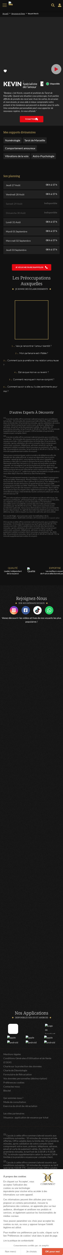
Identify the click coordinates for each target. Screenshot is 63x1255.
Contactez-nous (11, 1086)
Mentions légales (12, 1054)
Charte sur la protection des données (22, 1066)
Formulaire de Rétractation (17, 1074)
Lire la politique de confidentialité (18, 1241)
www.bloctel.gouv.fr (12, 471)
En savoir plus (53, 518)
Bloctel (7, 1090)
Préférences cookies (13, 1082)
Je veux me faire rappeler (29, 267)
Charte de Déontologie (15, 1070)
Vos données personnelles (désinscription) (25, 1078)
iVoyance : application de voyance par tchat (25, 1117)
